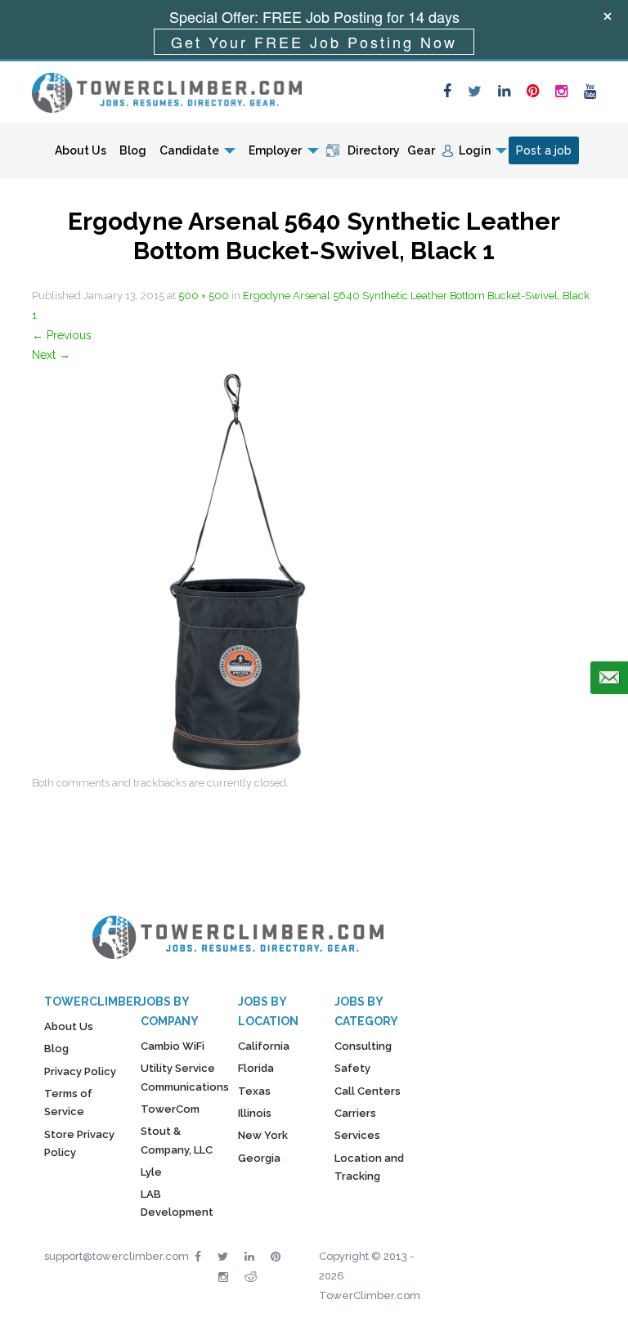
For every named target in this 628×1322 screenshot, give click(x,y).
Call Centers (367, 1091)
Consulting (363, 1046)
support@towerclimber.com (116, 1256)
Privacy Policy (80, 1071)
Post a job (544, 150)
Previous (62, 335)
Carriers (355, 1113)
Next (51, 354)
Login (475, 150)
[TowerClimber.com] (167, 90)
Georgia (259, 1158)
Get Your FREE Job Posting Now (314, 41)
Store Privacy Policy (79, 1143)
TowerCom (170, 1109)
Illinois (254, 1113)
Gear (421, 150)
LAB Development (177, 1203)
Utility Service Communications (185, 1077)
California (263, 1046)
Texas (254, 1091)
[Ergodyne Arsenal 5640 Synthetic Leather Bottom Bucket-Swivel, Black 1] (236, 568)
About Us (80, 150)
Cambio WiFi (172, 1046)
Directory (374, 150)
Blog (132, 150)
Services (357, 1135)
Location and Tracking (369, 1167)
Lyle (151, 1172)
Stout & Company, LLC (177, 1140)
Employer (275, 150)
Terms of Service (68, 1102)
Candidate (189, 150)
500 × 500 (203, 295)
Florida (256, 1068)
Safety (352, 1068)
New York (263, 1135)
